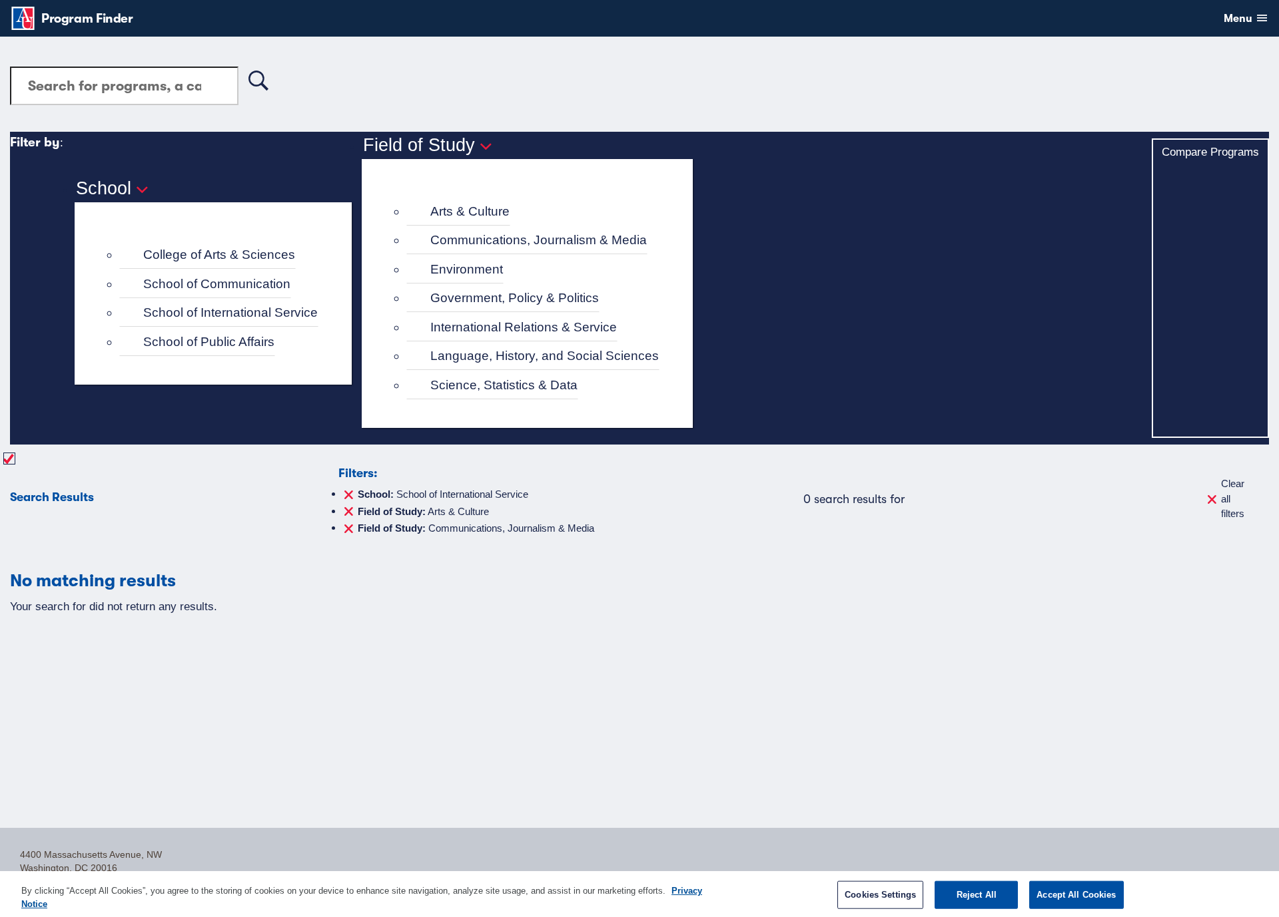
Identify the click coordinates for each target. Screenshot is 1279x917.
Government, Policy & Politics (514, 298)
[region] (639, 894)
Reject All (977, 895)
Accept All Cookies (1076, 895)
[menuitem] (218, 255)
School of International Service (230, 312)
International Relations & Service (523, 327)
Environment (466, 269)
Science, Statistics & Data (504, 385)
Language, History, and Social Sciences (544, 356)
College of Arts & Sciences (219, 255)
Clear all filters (1232, 498)
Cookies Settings (880, 895)
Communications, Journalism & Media (538, 240)
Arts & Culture (470, 211)
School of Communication (216, 284)
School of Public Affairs (208, 342)
